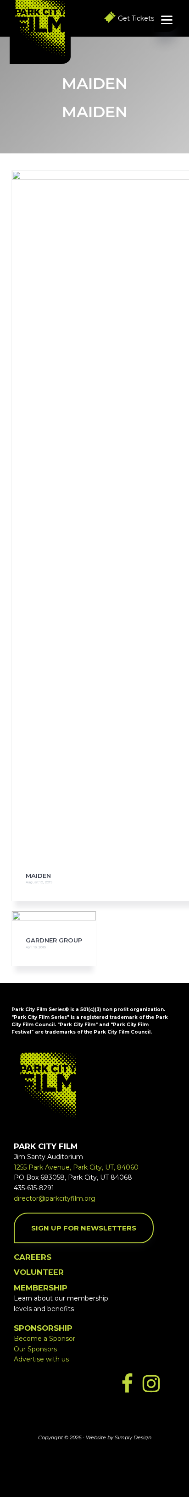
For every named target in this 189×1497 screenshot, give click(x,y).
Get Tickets (136, 18)
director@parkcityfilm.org (54, 1198)
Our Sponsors (35, 1349)
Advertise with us (41, 1359)
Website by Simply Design (118, 1437)
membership (40, 1287)
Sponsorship (43, 1328)
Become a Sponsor (44, 1338)
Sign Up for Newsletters (83, 1228)
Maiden (38, 875)
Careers (32, 1257)
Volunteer (39, 1272)
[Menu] (166, 19)
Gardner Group (54, 940)
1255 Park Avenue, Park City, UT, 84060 (76, 1167)
